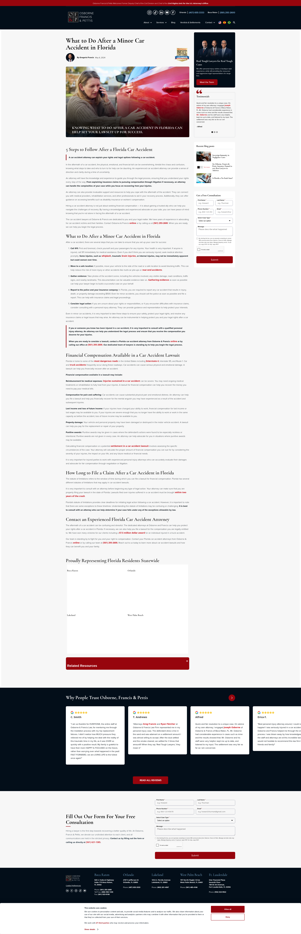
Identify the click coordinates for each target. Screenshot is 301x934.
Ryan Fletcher (168, 723)
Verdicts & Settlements (190, 22)
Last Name (220, 200)
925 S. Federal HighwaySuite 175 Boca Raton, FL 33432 (104, 882)
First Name (201, 200)
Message (201, 227)
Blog (173, 22)
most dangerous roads (106, 361)
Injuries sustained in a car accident (121, 380)
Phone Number (203, 209)
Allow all (227, 909)
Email (219, 209)
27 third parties (102, 923)
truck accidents (78, 364)
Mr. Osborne (201, 115)
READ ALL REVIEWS (150, 780)
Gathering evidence (158, 279)
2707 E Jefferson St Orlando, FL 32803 (131, 881)
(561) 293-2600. (110, 542)
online (132, 223)
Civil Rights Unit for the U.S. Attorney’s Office (188, 3)
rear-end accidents (152, 269)
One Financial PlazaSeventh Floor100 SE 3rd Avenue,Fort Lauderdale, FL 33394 (220, 883)
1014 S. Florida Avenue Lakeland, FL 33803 (161, 881)
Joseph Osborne (232, 727)
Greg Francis (149, 723)
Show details (89, 929)
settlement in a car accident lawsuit (130, 446)
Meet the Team (207, 82)
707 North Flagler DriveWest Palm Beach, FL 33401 (191, 881)
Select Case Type (204, 218)
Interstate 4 (152, 361)
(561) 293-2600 (160, 223)
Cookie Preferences (73, 885)
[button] (228, 117)
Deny (228, 917)
